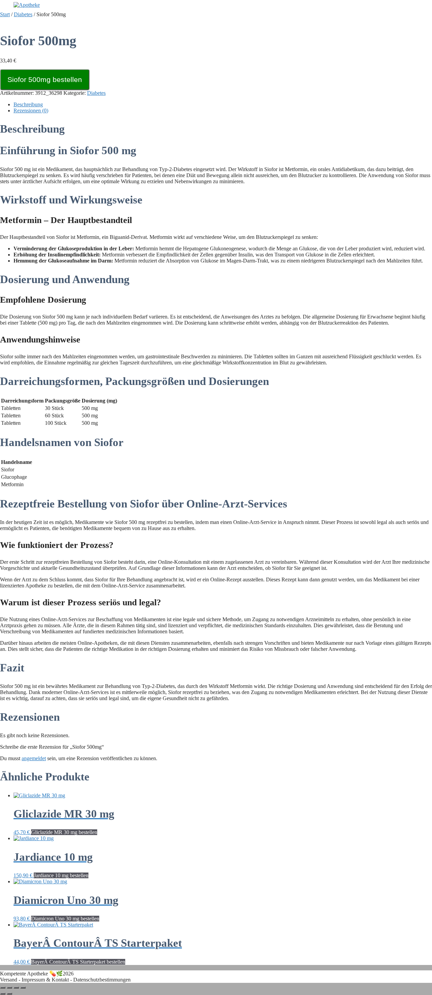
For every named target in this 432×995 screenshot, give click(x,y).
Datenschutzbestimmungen (102, 980)
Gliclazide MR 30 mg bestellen (64, 832)
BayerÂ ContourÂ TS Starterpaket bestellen (78, 962)
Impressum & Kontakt (45, 980)
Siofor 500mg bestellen (44, 79)
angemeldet (34, 758)
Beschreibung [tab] (28, 104)
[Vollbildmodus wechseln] (9, 988)
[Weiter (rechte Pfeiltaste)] (9, 994)
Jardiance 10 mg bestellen (61, 875)
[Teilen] (16, 988)
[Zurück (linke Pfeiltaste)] (2, 994)
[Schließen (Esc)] (23, 988)
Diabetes (23, 14)
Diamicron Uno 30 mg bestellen (65, 918)
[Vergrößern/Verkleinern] (2, 988)
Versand (8, 980)
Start (5, 14)
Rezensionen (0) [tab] (31, 110)
